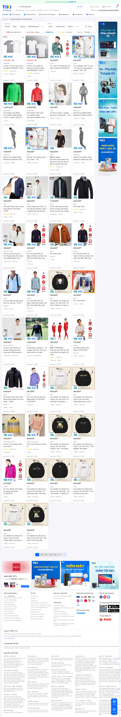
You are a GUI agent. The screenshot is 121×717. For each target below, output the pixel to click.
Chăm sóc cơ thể (11, 699)
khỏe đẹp (39, 10)
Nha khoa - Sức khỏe (85, 696)
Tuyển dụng (34, 600)
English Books (84, 712)
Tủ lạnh (104, 659)
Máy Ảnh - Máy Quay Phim (108, 686)
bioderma (47, 646)
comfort (112, 646)
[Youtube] (104, 596)
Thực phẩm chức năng (13, 698)
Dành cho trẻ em (11, 680)
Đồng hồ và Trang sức (58, 669)
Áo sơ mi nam (38, 671)
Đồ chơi (21, 658)
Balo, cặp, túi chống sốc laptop (62, 658)
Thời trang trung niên (36, 664)
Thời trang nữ (32, 656)
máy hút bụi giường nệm (109, 709)
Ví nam (29, 710)
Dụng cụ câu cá (107, 675)
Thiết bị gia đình (18, 712)
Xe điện (91, 702)
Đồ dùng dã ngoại (110, 671)
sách (51, 10)
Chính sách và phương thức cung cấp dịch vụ (64, 616)
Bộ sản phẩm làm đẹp (14, 706)
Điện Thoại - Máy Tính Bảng (13, 686)
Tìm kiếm (80, 6)
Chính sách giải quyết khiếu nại (39, 607)
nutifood (73, 646)
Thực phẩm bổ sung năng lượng (110, 680)
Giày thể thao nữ (112, 680)
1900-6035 (11, 596)
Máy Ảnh (113, 697)
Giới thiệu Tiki (34, 596)
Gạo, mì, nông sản (12, 677)
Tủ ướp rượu (116, 664)
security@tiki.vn (17, 620)
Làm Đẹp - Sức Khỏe (10, 694)
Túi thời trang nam (34, 708)
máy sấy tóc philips (110, 704)
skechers (59, 646)
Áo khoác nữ (40, 659)
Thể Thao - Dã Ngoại (106, 667)
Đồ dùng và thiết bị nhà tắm (62, 693)
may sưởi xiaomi (107, 707)
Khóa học (89, 691)
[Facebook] (101, 596)
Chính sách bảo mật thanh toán (39, 603)
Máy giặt (104, 661)
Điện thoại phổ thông (12, 690)
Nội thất (59, 691)
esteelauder (15, 646)
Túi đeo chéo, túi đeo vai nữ (35, 703)
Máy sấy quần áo (107, 664)
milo (54, 646)
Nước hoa (9, 705)
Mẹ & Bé (85, 664)
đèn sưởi (107, 702)
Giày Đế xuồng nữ (38, 688)
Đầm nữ (34, 658)
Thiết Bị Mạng (60, 681)
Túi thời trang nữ (33, 701)
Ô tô (84, 704)
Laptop (67, 683)
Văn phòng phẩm (89, 711)
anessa (94, 646)
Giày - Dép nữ (32, 682)
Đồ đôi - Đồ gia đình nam (39, 674)
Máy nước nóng (109, 662)
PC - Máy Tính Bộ (59, 683)
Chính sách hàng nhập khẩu (11, 615)
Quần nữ (39, 658)
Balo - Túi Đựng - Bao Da (109, 693)
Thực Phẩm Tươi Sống (11, 670)
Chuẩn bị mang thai (12, 667)
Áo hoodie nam (35, 672)
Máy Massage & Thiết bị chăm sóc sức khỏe (14, 700)
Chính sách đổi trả (8, 611)
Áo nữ (29, 658)
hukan (17, 648)
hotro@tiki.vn (17, 618)
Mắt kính (66, 665)
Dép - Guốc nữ (39, 684)
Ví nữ (45, 703)
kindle (78, 646)
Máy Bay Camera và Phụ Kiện (109, 696)
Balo (52, 658)
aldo (64, 646)
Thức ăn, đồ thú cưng (12, 681)
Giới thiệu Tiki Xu (35, 612)
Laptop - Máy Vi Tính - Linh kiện (62, 676)
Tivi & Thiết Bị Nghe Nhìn (84, 669)
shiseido (6, 648)
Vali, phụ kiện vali (68, 659)
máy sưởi (101, 702)
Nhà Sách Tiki (79, 709)
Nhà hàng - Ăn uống (84, 694)
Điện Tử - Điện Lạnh (105, 656)
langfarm (11, 648)
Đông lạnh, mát (15, 675)
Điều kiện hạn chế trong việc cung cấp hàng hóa (64, 608)
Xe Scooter (90, 704)
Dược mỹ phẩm (19, 707)
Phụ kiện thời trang (57, 663)
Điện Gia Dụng (8, 710)
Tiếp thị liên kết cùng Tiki (37, 614)
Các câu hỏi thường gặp (10, 600)
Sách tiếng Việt (79, 711)
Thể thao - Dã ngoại (83, 661)
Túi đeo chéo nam (37, 710)
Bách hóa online (83, 665)
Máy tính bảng (11, 691)
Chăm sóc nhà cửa (14, 683)
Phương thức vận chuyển (10, 606)
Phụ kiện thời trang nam (61, 665)
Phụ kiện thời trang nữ (57, 665)
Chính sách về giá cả (59, 605)
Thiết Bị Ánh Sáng (109, 690)
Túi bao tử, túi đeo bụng (42, 711)
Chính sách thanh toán (60, 611)
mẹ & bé (32, 10)
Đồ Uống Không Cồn (61, 708)
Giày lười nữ (42, 687)
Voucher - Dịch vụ (81, 689)
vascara (6, 646)
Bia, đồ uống (9, 678)
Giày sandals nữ (37, 685)
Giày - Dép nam (33, 691)
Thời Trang (90, 658)
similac (107, 646)
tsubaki (28, 648)
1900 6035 (11, 638)
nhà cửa (45, 10)
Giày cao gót (31, 684)
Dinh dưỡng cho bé (12, 662)
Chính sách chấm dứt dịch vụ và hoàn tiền (64, 620)
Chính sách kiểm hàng (10, 609)
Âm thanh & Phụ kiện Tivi (105, 658)
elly (51, 646)
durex (41, 646)
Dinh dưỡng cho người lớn (14, 664)
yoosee (99, 646)
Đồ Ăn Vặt (57, 707)
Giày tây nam (39, 693)
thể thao (56, 10)
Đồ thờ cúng (57, 696)
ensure (37, 646)
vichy (21, 648)
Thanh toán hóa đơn (80, 691)
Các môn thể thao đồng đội (110, 677)
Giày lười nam (31, 693)
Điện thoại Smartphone (10, 688)
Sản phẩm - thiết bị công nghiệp (86, 668)
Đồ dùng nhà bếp (8, 712)
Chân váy (39, 661)
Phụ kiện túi (44, 705)
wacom (88, 646)
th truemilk (23, 646)
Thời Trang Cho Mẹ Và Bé (11, 658)
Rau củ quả (10, 674)
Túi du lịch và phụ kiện (61, 658)
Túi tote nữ (38, 705)
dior (10, 646)
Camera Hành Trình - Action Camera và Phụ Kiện (109, 691)
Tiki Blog (33, 598)
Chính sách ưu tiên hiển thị (61, 614)
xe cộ (27, 10)
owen (32, 646)
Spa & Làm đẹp (87, 693)
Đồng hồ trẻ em (69, 673)
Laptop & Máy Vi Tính (88, 667)
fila (24, 648)
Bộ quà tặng (59, 710)
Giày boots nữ (34, 687)
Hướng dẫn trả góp (9, 613)
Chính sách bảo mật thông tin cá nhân (41, 605)
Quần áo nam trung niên (37, 677)
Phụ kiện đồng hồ (59, 673)
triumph (68, 646)
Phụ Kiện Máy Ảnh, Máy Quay (107, 688)
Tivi (103, 662)
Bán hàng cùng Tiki (59, 598)
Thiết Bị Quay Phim (108, 696)
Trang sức (54, 671)
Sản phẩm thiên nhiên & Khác (13, 701)
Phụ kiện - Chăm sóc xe (81, 702)
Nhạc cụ (64, 696)
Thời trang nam (33, 667)
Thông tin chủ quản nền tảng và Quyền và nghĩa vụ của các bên (64, 624)
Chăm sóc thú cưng (56, 702)
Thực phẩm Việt (18, 674)
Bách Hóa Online (56, 700)
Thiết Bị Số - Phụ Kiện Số (83, 675)
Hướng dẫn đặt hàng (9, 604)
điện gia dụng (20, 10)
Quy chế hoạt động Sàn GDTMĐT (63, 596)
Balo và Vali (55, 656)
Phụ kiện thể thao (109, 672)
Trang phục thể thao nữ (105, 669)
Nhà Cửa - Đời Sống (57, 686)
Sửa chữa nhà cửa (59, 690)
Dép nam (36, 695)
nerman (83, 646)
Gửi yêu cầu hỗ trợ (8, 602)
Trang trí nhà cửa (55, 688)
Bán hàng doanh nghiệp (37, 616)
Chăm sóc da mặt (8, 696)
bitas (116, 646)
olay (103, 646)
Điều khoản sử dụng (36, 609)
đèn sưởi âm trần (106, 713)
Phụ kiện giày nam (36, 696)
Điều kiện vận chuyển (36, 618)
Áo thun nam (31, 669)
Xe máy (80, 704)
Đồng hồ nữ (61, 671)
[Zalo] (108, 596)
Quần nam (38, 669)
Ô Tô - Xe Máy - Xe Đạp (83, 700)
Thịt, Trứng (12, 672)
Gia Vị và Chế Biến (59, 705)
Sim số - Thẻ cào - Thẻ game (89, 697)
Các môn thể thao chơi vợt (109, 677)
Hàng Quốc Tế (80, 656)
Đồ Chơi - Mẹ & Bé (10, 656)
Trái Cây (6, 672)
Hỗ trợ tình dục (17, 705)
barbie (28, 646)
